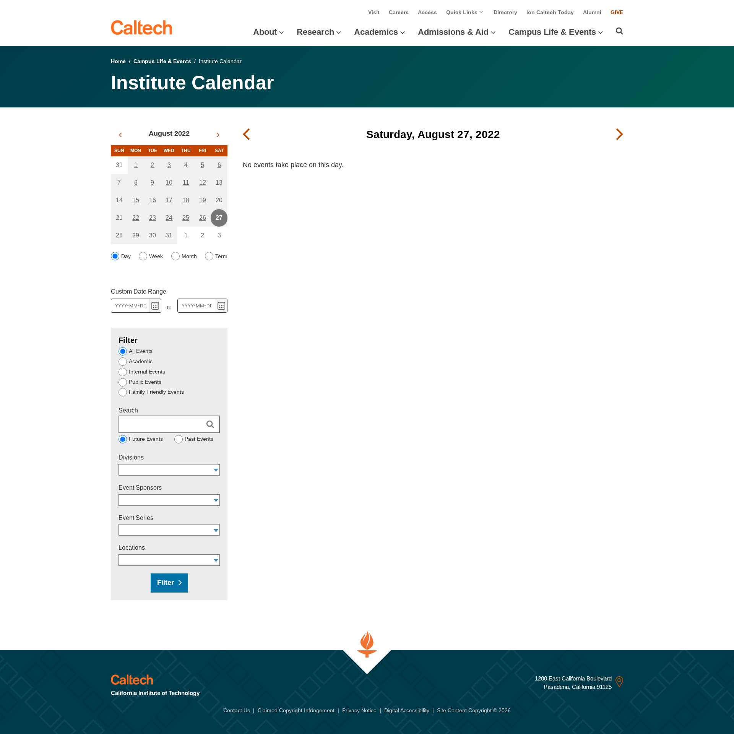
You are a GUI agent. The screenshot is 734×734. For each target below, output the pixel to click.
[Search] (619, 31)
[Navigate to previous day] (246, 134)
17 (169, 200)
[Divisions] (216, 470)
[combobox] (166, 470)
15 (135, 200)
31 (169, 235)
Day (126, 256)
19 (202, 200)
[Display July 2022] (120, 134)
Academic (141, 361)
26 (202, 217)
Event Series (136, 518)
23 (152, 217)
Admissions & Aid (453, 32)
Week (156, 256)
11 (186, 182)
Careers (399, 12)
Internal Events (147, 372)
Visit (374, 12)
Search (128, 410)
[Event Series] (216, 530)
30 (152, 235)
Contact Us (236, 710)
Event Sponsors (140, 487)
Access (427, 12)
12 (202, 182)
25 (185, 217)
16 (152, 200)
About (265, 32)
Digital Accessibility (406, 710)
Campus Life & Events (552, 32)
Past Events (199, 439)
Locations (132, 547)
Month (189, 256)
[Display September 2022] (218, 134)
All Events (141, 351)
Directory (505, 12)
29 (135, 235)
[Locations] (216, 560)
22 (135, 217)
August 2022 (169, 133)
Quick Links (462, 12)
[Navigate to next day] (619, 134)
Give (617, 12)
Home (118, 61)
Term (221, 256)
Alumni (592, 12)
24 (169, 217)
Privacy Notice (359, 710)
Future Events (146, 439)
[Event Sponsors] (216, 500)
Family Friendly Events (156, 392)
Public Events (145, 382)
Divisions (131, 457)
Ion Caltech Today (550, 12)
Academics (376, 32)
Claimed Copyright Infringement (296, 710)
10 (169, 182)
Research (315, 32)
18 (185, 200)
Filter (165, 582)
